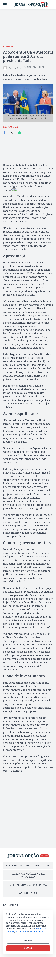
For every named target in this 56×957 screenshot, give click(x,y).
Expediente (11, 904)
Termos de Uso (37, 931)
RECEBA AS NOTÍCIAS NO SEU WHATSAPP (28, 875)
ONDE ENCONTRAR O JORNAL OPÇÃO (28, 865)
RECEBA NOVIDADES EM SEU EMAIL (28, 884)
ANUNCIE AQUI (28, 893)
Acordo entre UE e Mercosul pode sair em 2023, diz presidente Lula (28, 56)
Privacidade (21, 931)
